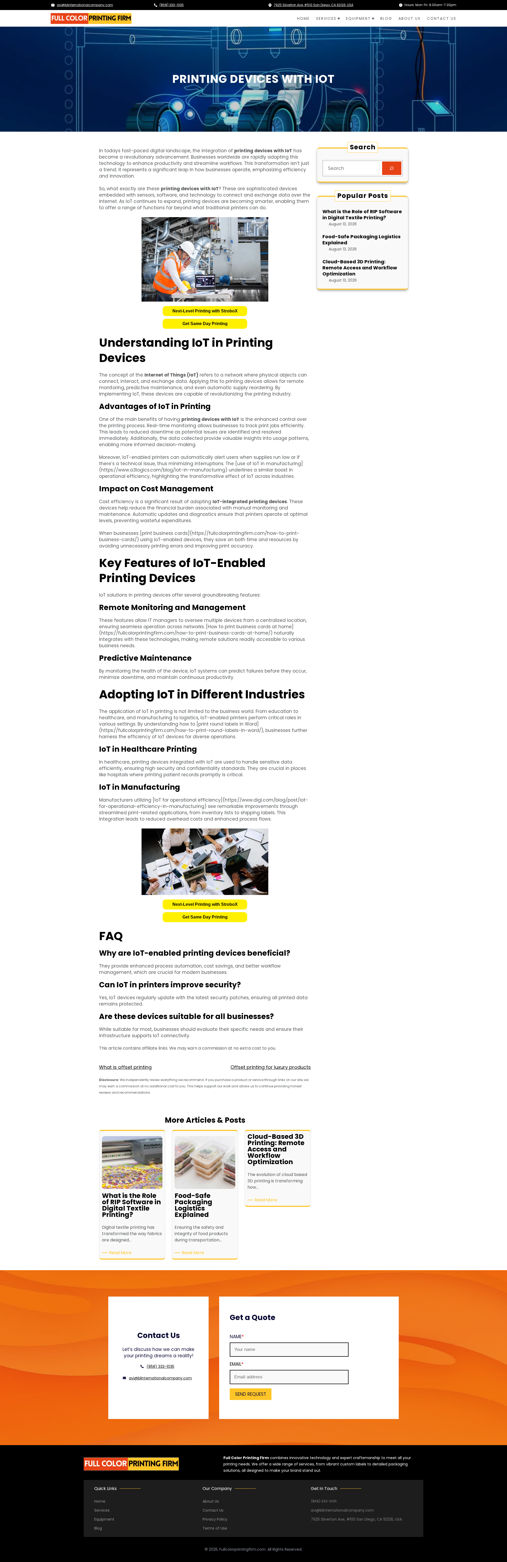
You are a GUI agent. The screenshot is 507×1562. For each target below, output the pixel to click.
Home (99, 1501)
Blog (98, 1528)
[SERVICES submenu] (338, 18)
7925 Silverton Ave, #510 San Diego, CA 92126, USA (313, 5)
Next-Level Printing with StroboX (205, 311)
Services (102, 1510)
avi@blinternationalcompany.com (85, 5)
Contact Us (213, 1510)
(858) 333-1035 (171, 5)
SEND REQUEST (250, 1394)
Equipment (104, 1519)
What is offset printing (125, 1067)
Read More (121, 1253)
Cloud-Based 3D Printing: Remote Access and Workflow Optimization (359, 268)
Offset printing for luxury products (271, 1067)
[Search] (391, 168)
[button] (205, 311)
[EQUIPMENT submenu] (373, 18)
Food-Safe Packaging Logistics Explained (361, 240)
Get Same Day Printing (205, 323)
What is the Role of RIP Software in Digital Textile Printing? (362, 214)
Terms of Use (215, 1528)
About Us (211, 1501)
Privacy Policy (215, 1519)
